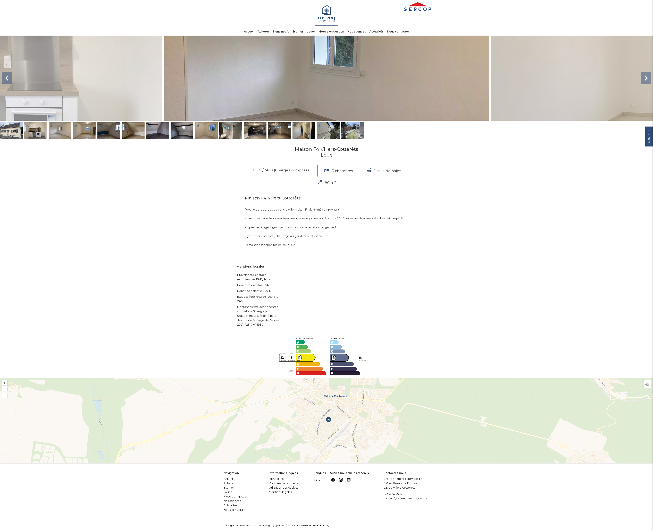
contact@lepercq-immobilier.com (406, 498)
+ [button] (5, 383)
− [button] (5, 388)
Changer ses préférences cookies (243, 525)
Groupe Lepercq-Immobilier (402, 478)
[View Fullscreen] (4, 395)
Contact (648, 136)
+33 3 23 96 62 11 (394, 493)
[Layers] (647, 384)
